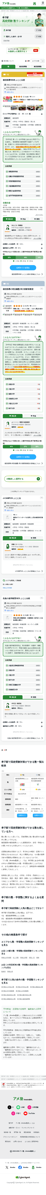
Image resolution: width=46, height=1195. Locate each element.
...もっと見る (37, 238)
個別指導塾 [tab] (23, 66)
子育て (18, 1113)
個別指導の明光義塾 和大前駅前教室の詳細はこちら (22, 463)
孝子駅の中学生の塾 (22, 987)
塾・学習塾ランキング (13, 11)
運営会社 (8, 1141)
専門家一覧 (17, 1132)
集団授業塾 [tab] (38, 66)
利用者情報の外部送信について (30, 1137)
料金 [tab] (24, 219)
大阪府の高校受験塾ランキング (31, 1079)
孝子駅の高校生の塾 (36, 987)
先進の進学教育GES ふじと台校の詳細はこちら (23, 738)
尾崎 (37, 957)
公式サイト (22, 815)
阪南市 (3, 971)
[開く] (41, 114)
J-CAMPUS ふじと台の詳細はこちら (27, 571)
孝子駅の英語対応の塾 (8, 995)
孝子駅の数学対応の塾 (24, 995)
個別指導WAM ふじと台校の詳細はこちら (26, 274)
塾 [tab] (8, 66)
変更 (39, 30)
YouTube (31, 1113)
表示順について (9, 61)
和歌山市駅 (23, 957)
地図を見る (10, 92)
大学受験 (35, 1107)
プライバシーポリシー (10, 1137)
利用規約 (36, 1132)
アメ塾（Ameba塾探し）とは (25, 1123)
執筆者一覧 (7, 1132)
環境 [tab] (38, 219)
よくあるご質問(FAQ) (31, 1141)
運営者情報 (27, 1132)
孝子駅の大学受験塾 (22, 991)
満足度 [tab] (10, 219)
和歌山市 (10, 971)
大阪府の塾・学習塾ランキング (31, 11)
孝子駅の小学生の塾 (7, 987)
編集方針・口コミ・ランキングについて (21, 1128)
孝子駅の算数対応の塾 (8, 999)
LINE (23, 1107)
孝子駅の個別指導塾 (23, 999)
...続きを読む (39, 215)
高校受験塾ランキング (13, 1079)
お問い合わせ (17, 1141)
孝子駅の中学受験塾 (7, 991)
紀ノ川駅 (16, 957)
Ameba (12, 1167)
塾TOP (3, 11)
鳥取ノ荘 (32, 957)
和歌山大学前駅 (7, 588)
